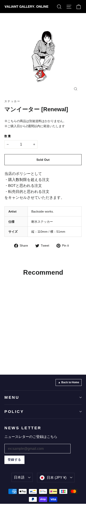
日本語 (19, 477)
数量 (7, 136)
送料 (38, 121)
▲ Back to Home (68, 382)
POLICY (14, 411)
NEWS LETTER (22, 428)
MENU (11, 397)
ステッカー (12, 101)
